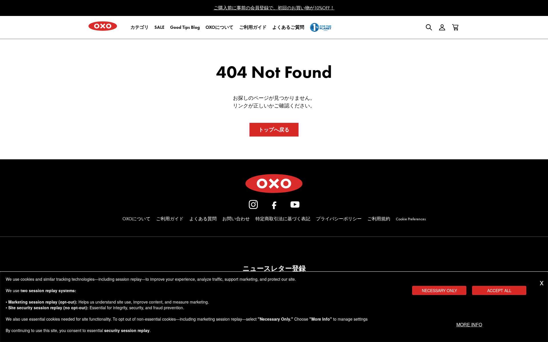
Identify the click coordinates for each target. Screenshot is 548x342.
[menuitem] (140, 27)
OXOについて (136, 218)
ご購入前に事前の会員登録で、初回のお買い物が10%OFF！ (274, 8)
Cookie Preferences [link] (411, 219)
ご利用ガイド (170, 218)
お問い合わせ (236, 218)
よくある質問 (203, 218)
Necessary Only (439, 290)
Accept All (499, 290)
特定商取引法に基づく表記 (282, 218)
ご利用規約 (378, 218)
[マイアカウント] (442, 27)
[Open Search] (429, 27)
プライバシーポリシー (339, 218)
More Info (469, 324)
